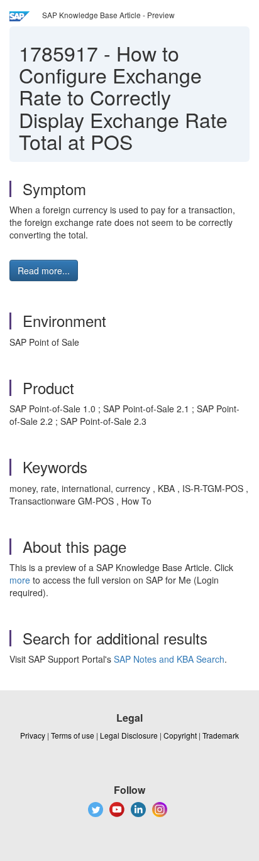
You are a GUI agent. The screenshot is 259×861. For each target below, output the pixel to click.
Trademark (220, 735)
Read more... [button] (44, 270)
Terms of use (72, 735)
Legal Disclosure (129, 735)
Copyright (180, 735)
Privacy (32, 735)
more (19, 580)
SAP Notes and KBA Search (169, 659)
